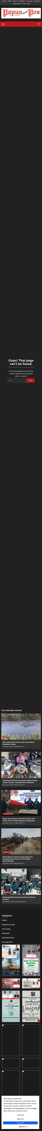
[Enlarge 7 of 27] (17, 1027)
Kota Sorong (6, 929)
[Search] (38, 24)
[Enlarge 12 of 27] (37, 1073)
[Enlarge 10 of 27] (37, 1061)
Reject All (20, 1119)
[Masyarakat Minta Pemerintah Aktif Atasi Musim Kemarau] (21, 882)
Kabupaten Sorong (8, 813)
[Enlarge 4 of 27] (37, 981)
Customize (20, 1115)
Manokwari (6, 933)
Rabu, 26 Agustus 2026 (15, 863)
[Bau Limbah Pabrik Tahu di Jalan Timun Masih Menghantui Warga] (21, 727)
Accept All (20, 1123)
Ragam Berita (17, 3)
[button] (3, 23)
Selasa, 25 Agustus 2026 (17, 901)
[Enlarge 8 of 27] (37, 1027)
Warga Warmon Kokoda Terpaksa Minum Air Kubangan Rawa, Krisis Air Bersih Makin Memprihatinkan (18, 859)
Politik (9, 1)
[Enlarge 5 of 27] (17, 993)
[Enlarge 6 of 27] (37, 993)
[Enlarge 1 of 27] (17, 947)
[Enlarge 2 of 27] (37, 947)
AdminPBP (6, 901)
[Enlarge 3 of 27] (17, 981)
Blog (28, 3)
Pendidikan (21, 1)
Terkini (4, 1)
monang (6, 746)
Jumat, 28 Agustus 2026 (16, 746)
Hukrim (15, 1)
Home (24, 3)
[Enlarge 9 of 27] (17, 1061)
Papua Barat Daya (8, 937)
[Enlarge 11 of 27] (17, 1073)
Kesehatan (29, 1)
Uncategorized (7, 892)
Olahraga (37, 1)
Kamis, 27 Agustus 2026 (16, 823)
